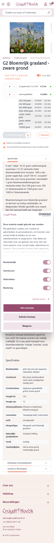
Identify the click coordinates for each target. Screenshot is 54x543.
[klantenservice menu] (8, 4)
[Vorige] (5, 37)
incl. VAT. (44, 75)
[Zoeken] (49, 12)
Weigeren (27, 326)
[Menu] (3, 4)
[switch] (47, 271)
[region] (27, 37)
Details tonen (39, 299)
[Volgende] (49, 37)
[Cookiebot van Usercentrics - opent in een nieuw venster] (39, 214)
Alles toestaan (27, 308)
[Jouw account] (45, 4)
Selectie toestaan (27, 317)
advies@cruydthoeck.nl (14, 518)
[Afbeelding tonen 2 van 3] (27, 51)
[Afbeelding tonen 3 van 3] (32, 51)
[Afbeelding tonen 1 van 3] (22, 51)
